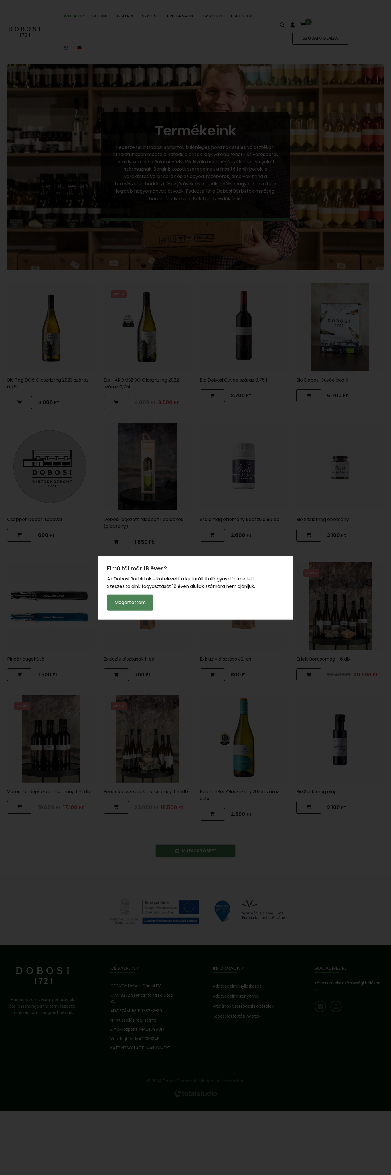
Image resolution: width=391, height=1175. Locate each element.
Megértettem (130, 602)
